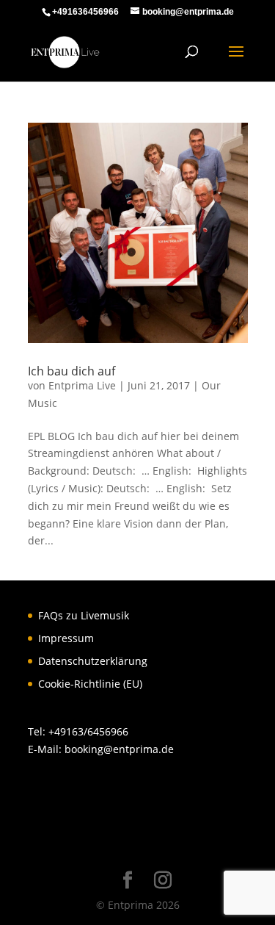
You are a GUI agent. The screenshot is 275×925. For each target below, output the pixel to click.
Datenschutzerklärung (92, 661)
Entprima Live (82, 385)
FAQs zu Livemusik (83, 615)
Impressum (66, 638)
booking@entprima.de (119, 749)
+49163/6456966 (88, 731)
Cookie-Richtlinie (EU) (90, 684)
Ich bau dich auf (71, 371)
